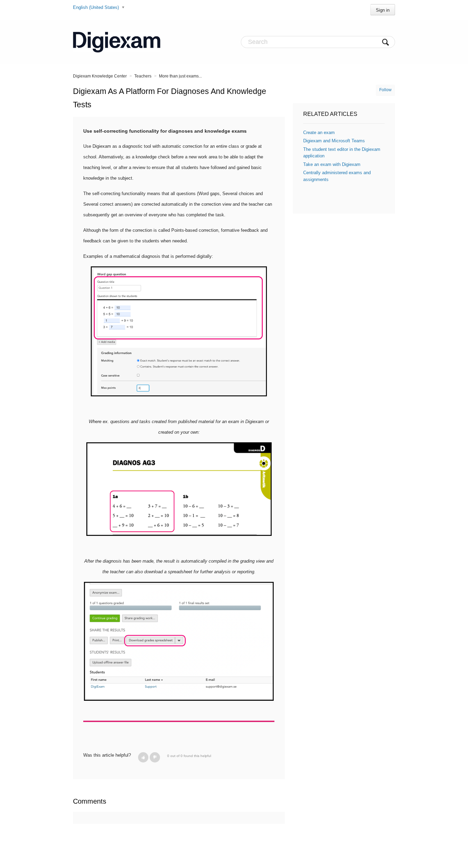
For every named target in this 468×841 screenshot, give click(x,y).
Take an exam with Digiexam (331, 164)
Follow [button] (385, 89)
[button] (143, 757)
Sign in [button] (383, 10)
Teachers (142, 76)
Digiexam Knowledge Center (100, 76)
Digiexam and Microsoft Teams (334, 140)
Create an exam (319, 132)
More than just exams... (180, 76)
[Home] (116, 42)
